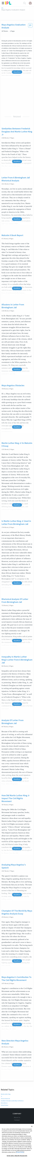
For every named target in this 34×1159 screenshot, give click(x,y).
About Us (17, 1117)
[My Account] (31, 3)
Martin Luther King (5, 1094)
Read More (17, 161)
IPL (2, 8)
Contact (17, 1120)
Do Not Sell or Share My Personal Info (17, 1155)
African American (5, 1098)
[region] (17, 1141)
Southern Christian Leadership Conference (12, 1101)
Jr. (1, 1096)
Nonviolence (4, 1103)
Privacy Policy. (20, 1152)
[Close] (32, 1126)
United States (4, 1105)
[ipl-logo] (8, 4)
